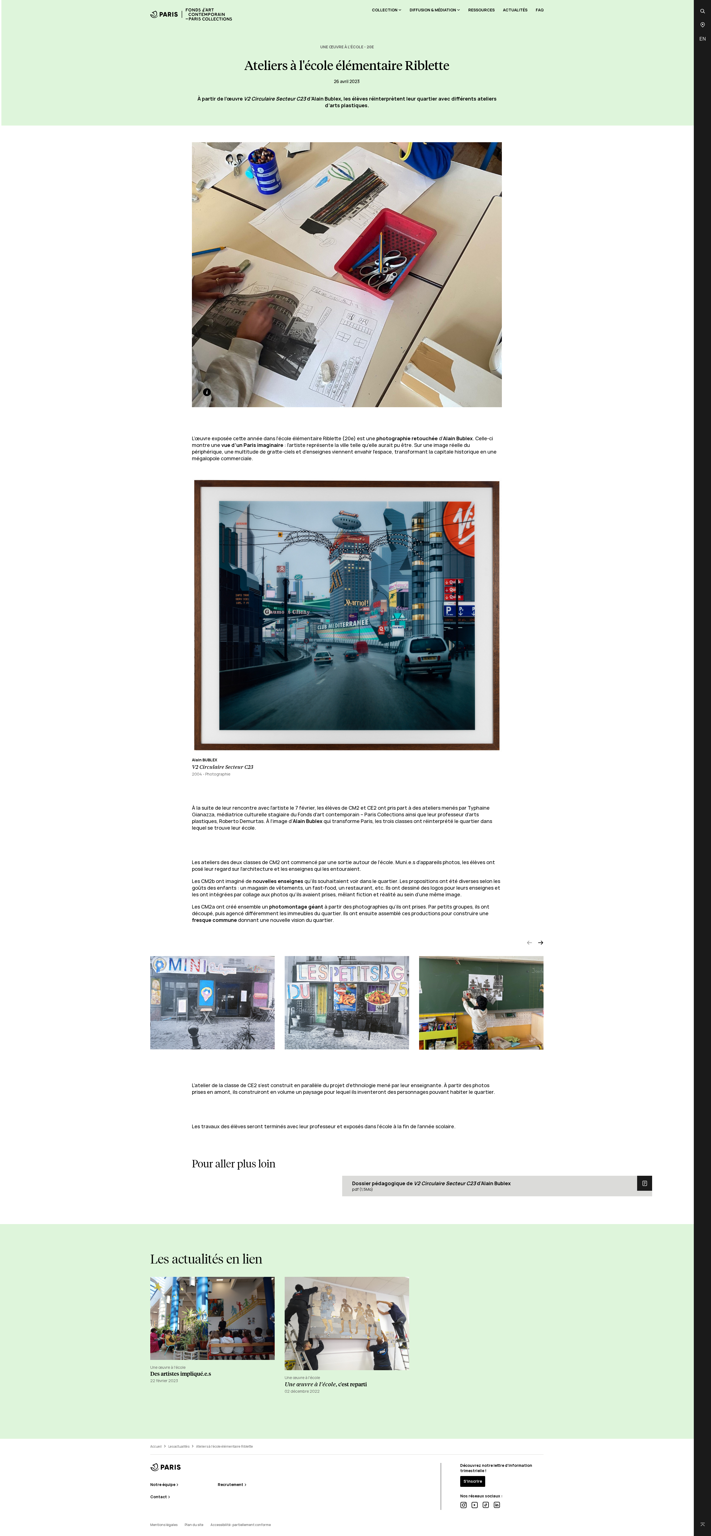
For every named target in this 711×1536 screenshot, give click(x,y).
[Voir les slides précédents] (529, 943)
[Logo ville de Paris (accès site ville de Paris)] (165, 1467)
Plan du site (194, 1524)
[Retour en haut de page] (702, 1525)
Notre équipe (163, 1484)
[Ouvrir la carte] (702, 25)
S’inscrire (473, 1481)
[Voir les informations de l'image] (207, 392)
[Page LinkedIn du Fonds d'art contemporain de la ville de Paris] (497, 1505)
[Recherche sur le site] (702, 11)
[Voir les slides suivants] (541, 943)
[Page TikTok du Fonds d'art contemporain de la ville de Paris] (485, 1505)
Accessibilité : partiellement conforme (241, 1524)
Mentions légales (163, 1524)
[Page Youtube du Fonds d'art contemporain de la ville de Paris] (474, 1505)
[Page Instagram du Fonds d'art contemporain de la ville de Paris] (463, 1505)
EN (702, 38)
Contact (159, 1496)
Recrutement (231, 1484)
